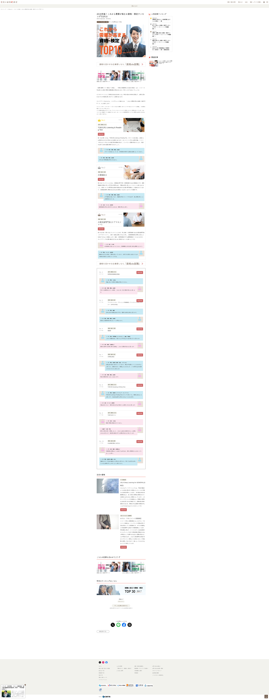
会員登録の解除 (155, 672)
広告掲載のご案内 (138, 670)
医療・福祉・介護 (101, 172)
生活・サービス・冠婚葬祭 (126, 515)
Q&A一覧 (101, 675)
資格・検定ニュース (103, 677)
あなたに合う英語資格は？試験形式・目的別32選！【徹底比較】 (161, 48)
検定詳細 (101, 134)
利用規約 (136, 672)
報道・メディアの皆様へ (255, 2)
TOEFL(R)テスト (112, 415)
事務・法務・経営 (111, 440)
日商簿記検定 (111, 356)
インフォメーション (103, 679)
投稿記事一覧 (101, 672)
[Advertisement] (122, 614)
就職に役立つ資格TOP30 (103, 81)
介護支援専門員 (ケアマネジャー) (109, 223)
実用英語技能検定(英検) (114, 274)
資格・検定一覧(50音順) (104, 668)
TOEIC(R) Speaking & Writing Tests (116, 387)
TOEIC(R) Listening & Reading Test (109, 128)
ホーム (100, 666)
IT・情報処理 (123, 479)
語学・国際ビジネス (102, 124)
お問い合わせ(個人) (156, 666)
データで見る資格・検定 (103, 21)
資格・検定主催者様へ (139, 666)
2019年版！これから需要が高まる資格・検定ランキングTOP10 (165, 62)
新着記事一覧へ (103, 631)
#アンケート (121, 601)
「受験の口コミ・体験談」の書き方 (124, 668)
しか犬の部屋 (119, 666)
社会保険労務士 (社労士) (114, 443)
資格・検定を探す (231, 2)
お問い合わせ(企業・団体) (157, 668)
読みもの (240, 2)
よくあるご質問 (120, 670)
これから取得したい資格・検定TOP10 (131, 81)
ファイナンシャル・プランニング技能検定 (118, 302)
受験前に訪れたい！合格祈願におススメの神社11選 (161, 19)
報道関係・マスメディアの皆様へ (141, 668)
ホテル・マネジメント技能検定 (130, 518)
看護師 (109, 330)
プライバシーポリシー (156, 670)
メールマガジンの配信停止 (157, 675)
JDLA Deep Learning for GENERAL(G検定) (132, 484)
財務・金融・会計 (111, 300)
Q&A (246, 2)
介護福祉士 (102, 175)
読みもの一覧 (101, 670)
